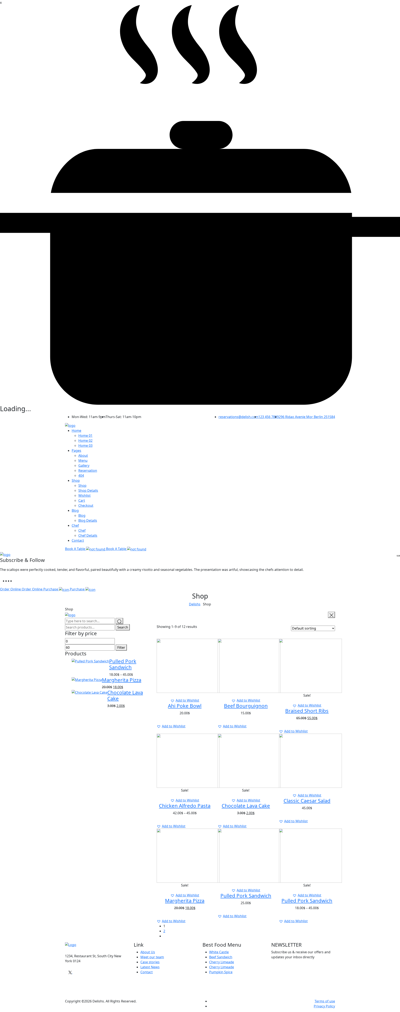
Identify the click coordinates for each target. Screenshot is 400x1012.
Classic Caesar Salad (307, 800)
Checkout (85, 505)
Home (76, 430)
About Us (147, 952)
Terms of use (325, 1001)
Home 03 (85, 445)
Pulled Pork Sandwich (122, 664)
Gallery (83, 465)
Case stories (150, 962)
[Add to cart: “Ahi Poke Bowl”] (186, 695)
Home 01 (85, 435)
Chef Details (87, 535)
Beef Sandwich (220, 957)
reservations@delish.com (238, 417)
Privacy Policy (324, 1006)
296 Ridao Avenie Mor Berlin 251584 (307, 417)
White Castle (219, 952)
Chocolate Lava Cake (125, 695)
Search (122, 627)
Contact (78, 540)
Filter (121, 647)
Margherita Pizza (121, 679)
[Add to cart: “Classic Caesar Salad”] (308, 790)
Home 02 (85, 440)
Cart (81, 500)
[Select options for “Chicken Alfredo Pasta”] (186, 795)
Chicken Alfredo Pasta (184, 805)
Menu (83, 460)
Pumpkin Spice (220, 972)
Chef (75, 525)
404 (81, 475)
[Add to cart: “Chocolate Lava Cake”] (247, 795)
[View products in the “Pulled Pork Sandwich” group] (308, 890)
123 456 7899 (268, 417)
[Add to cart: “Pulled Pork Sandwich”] (247, 885)
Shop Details (88, 490)
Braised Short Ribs (307, 710)
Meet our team (152, 957)
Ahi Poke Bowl (184, 705)
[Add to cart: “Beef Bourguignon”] (247, 695)
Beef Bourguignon (246, 705)
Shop (76, 480)
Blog (75, 510)
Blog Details (87, 520)
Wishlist (84, 495)
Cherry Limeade (221, 962)
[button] (184, 700)
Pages (76, 450)
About (83, 455)
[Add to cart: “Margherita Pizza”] (186, 890)
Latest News (150, 967)
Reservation (87, 470)
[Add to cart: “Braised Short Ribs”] (308, 700)
